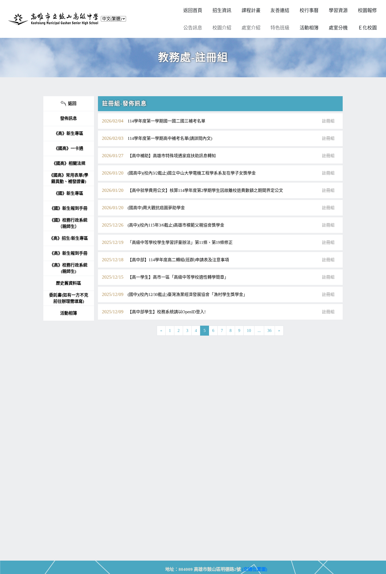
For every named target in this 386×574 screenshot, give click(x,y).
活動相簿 (68, 313)
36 (269, 330)
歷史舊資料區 (68, 283)
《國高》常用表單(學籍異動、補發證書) (68, 178)
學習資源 (338, 10)
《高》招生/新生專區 (68, 238)
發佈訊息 (68, 118)
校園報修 (367, 10)
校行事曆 (309, 10)
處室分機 (338, 27)
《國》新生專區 (68, 193)
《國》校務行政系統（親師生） (68, 223)
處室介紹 (251, 27)
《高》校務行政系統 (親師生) (68, 268)
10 (249, 330)
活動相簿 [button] (309, 27)
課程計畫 (251, 10)
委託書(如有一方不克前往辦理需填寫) (68, 298)
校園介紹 (221, 27)
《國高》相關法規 (68, 163)
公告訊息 (192, 27)
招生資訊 (221, 10)
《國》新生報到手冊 (68, 208)
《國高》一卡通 (68, 148)
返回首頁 (192, 10)
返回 (71, 103)
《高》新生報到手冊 (68, 253)
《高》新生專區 (68, 133)
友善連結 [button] (279, 10)
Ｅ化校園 (367, 27)
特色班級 (279, 27)
